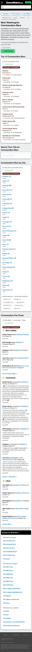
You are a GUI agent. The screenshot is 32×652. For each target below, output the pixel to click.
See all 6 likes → (7, 524)
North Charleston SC (8, 138)
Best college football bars (11, 588)
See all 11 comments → (9, 477)
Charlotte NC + (19, 305)
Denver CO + (7, 299)
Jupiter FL (5, 123)
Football (22, 17)
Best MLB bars (8, 570)
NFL (28, 17)
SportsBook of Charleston (11, 136)
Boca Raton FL (6, 73)
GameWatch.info (6, 17)
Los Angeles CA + (9, 302)
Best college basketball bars (12, 592)
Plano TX (5, 109)
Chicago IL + (17, 299)
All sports (6, 559)
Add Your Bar (8, 51)
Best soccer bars (9, 548)
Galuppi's (19, 342)
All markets (7, 618)
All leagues (7, 596)
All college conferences (11, 599)
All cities (6, 611)
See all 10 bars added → (9, 374)
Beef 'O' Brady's (7, 100)
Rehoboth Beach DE (8, 116)
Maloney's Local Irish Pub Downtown (15, 367)
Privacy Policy (10, 642)
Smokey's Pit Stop (22, 334)
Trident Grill (6, 78)
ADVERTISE (16, 635)
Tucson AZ (5, 80)
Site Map (3, 642)
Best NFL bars (8, 567)
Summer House (7, 114)
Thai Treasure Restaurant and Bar (14, 517)
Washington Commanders (11, 67)
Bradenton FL (6, 101)
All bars (5, 615)
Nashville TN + (8, 305)
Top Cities (26, 14)
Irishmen (5, 71)
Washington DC (6, 130)
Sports (15, 17)
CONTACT (26, 635)
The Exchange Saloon (9, 128)
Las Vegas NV (6, 87)
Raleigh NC (5, 94)
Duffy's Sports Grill (8, 121)
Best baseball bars (9, 544)
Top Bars (5, 14)
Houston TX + (21, 302)
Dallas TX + (17, 308)
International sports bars (11, 625)
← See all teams (5, 47)
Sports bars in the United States (14, 622)
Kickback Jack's (7, 92)
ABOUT (6, 635)
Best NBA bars (8, 574)
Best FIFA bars (8, 585)
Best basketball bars (10, 552)
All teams (6, 603)
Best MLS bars (8, 581)
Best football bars (9, 541)
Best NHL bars (8, 578)
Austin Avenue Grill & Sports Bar (13, 107)
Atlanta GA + (7, 308)
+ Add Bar (28, 2)
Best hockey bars (9, 555)
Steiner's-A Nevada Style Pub (12, 85)
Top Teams (16, 14)
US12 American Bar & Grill (15, 359)
